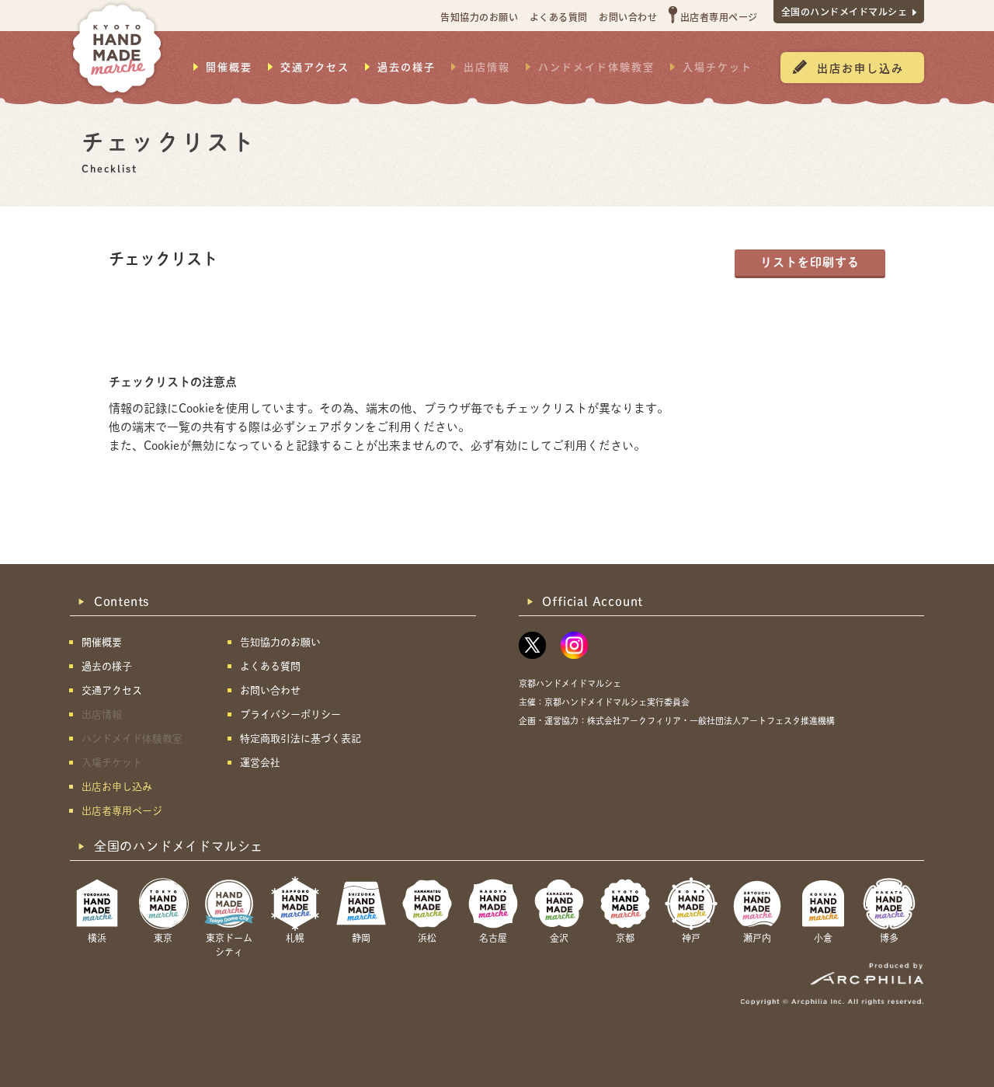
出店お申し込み (860, 67)
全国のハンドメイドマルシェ (844, 11)
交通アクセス (314, 67)
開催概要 (229, 67)
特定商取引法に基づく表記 (300, 738)
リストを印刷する (810, 262)
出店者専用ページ (719, 16)
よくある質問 (559, 16)
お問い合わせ (628, 16)
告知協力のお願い (479, 16)
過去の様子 (406, 67)
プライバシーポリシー (290, 714)
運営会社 (260, 763)
